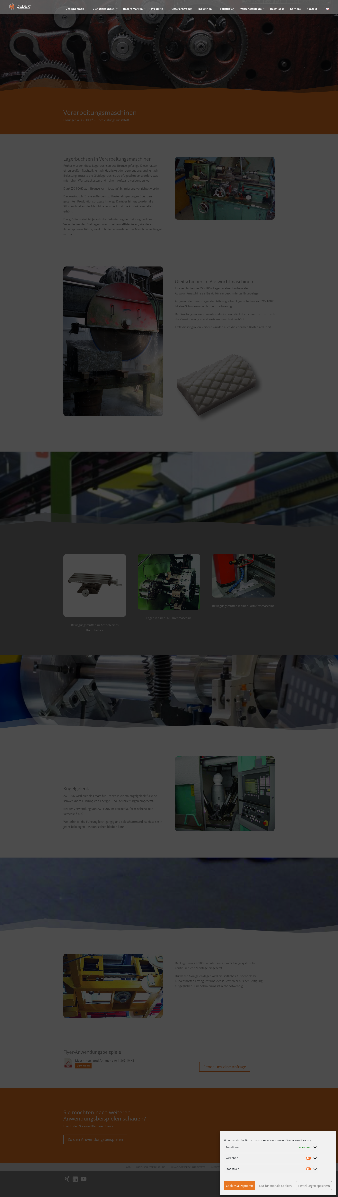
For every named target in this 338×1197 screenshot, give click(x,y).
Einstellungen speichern (314, 1186)
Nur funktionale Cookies (275, 1186)
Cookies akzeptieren (239, 1186)
